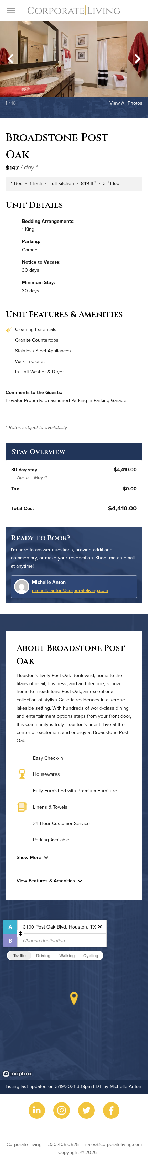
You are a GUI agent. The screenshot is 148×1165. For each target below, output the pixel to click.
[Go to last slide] (10, 58)
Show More (29, 857)
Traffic (19, 955)
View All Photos (125, 103)
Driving (43, 955)
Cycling (90, 955)
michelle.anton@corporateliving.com (70, 590)
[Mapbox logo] (17, 1074)
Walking (67, 955)
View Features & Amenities (46, 880)
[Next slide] (137, 58)
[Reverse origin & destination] (20, 933)
